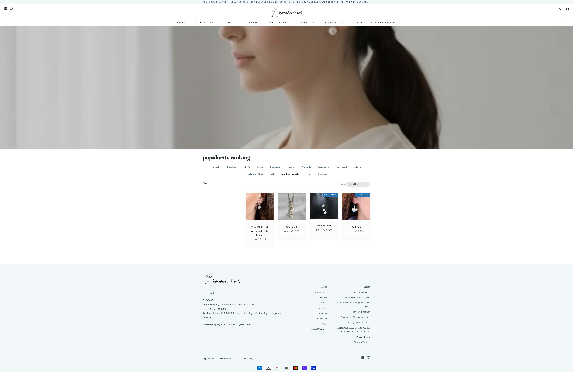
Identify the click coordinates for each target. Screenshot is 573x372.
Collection (279, 23)
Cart (359, 23)
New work (323, 167)
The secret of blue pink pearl (356, 297)
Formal (255, 23)
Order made (341, 167)
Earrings (231, 167)
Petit (272, 174)
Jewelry (232, 23)
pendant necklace (254, 174)
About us (308, 23)
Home (181, 23)
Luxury (291, 167)
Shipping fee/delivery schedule (355, 317)
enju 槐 (246, 167)
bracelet (216, 167)
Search (367, 286)
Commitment (204, 23)
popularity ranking (290, 174)
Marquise (307, 167)
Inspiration (275, 167)
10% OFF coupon (384, 23)
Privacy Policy (363, 337)
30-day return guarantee (359, 322)
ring (309, 174)
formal (260, 167)
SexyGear (322, 174)
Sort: (342, 184)
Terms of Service (362, 342)
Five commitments (361, 292)
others (357, 167)
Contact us (335, 23)
